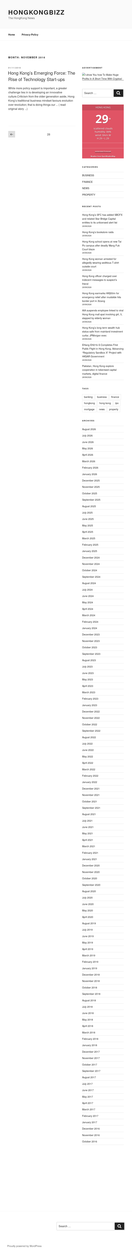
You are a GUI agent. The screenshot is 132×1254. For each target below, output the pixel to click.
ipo (117, 403)
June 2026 (88, 442)
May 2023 (87, 679)
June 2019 (88, 936)
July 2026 (87, 435)
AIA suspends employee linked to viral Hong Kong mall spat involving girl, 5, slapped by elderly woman (102, 314)
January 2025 (89, 551)
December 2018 (91, 974)
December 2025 (91, 480)
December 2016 (91, 1128)
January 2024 (89, 628)
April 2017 (87, 1103)
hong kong (105, 403)
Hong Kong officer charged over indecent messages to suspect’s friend (99, 279)
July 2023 (87, 666)
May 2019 (87, 942)
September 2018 (91, 994)
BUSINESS (88, 175)
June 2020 (88, 904)
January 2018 (89, 1045)
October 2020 (89, 878)
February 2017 (90, 1116)
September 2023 (91, 653)
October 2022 (89, 724)
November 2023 (91, 641)
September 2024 (91, 576)
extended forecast (103, 151)
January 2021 (89, 859)
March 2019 (88, 955)
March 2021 (88, 846)
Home (11, 34)
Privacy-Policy (30, 34)
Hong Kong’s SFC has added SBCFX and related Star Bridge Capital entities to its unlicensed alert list (102, 218)
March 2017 (88, 1109)
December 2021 (91, 788)
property (113, 409)
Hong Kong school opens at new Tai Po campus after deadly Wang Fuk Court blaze (101, 245)
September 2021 (91, 807)
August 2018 (89, 1000)
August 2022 (89, 737)
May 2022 (87, 756)
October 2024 (89, 570)
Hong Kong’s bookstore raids (98, 232)
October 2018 (89, 987)
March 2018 (88, 1032)
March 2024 (88, 615)
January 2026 (89, 474)
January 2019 (89, 968)
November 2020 (91, 872)
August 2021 (89, 814)
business (102, 397)
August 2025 (89, 506)
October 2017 (89, 1064)
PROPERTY (88, 194)
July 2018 (87, 1006)
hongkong (89, 403)
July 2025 (87, 512)
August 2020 (89, 891)
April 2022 (87, 762)
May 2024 (87, 602)
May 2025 (87, 525)
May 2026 (87, 448)
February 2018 (90, 1038)
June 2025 (88, 519)
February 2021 (90, 852)
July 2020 (87, 897)
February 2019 (90, 961)
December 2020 (91, 865)
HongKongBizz (36, 12)
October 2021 (89, 801)
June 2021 (88, 827)
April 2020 (87, 917)
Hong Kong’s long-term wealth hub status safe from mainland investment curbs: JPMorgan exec (102, 331)
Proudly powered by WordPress (24, 1246)
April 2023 (87, 686)
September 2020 (91, 885)
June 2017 (88, 1090)
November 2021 (91, 795)
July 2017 (87, 1083)
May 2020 (87, 910)
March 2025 (88, 538)
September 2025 (91, 499)
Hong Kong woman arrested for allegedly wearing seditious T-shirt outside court (100, 262)
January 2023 (89, 705)
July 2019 (87, 929)
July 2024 (87, 589)
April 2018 (87, 1026)
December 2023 (91, 634)
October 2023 (89, 647)
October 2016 (89, 1141)
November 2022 (91, 718)
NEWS (85, 188)
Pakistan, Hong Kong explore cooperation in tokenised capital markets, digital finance (99, 369)
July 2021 (87, 820)
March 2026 (88, 461)
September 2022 (91, 730)
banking (88, 397)
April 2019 (87, 949)
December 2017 (91, 1051)
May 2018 (87, 1019)
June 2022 (88, 750)
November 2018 (91, 981)
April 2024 (87, 609)
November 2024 (91, 564)
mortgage (89, 409)
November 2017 (91, 1058)
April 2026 (87, 454)
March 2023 (88, 692)
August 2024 (89, 583)
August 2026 (89, 429)
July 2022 (87, 743)
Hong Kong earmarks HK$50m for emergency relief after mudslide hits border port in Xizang (101, 297)
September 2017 (91, 1071)
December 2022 (91, 711)
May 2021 (87, 833)
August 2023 (89, 660)
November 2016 (91, 1135)
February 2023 (90, 698)
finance (115, 397)
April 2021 (87, 840)
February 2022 (90, 775)
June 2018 (88, 1013)
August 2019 (89, 923)
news (102, 409)
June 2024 (88, 596)
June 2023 (88, 673)
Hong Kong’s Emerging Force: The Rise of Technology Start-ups (41, 76)
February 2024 (90, 621)
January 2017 (89, 1122)
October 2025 (89, 493)
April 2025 (87, 531)
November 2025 (91, 486)
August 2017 (89, 1077)
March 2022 (88, 769)
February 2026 (90, 467)
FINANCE (87, 181)
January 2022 (89, 782)
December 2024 (91, 557)
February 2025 (90, 544)
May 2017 (87, 1096)
